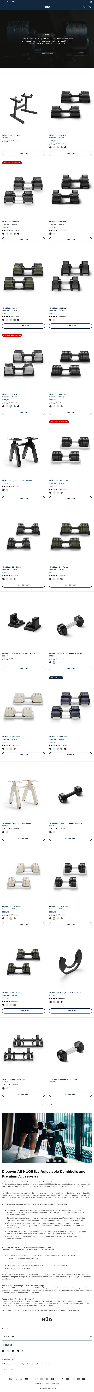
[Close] (91, 2)
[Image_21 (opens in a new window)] (23, 1351)
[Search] (84, 7)
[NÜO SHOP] (47, 1319)
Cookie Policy (55, 1383)
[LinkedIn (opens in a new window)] (18, 1351)
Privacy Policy (39, 1383)
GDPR (47, 1383)
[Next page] (56, 1105)
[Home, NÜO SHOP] (47, 7)
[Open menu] (3, 7)
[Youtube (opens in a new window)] (13, 1351)
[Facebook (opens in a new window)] (3, 1351)
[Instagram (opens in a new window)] (8, 1351)
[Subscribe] (89, 1369)
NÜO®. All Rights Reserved (49, 1388)
